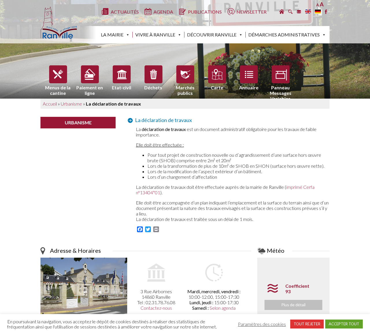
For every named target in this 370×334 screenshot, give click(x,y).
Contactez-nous (156, 308)
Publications (205, 11)
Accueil (50, 103)
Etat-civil (121, 87)
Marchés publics (185, 89)
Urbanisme (71, 103)
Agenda (163, 11)
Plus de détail (293, 304)
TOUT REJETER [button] (307, 324)
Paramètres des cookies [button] (262, 324)
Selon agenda (223, 308)
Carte (217, 87)
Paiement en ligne (89, 89)
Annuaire (248, 87)
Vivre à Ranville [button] (155, 34)
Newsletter (251, 11)
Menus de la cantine (58, 89)
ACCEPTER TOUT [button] (344, 324)
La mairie (112, 34)
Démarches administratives (284, 34)
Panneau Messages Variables (280, 89)
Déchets (153, 87)
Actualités (125, 11)
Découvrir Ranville (211, 34)
